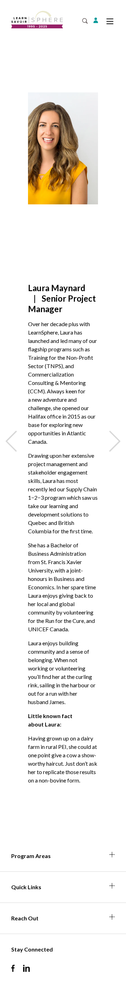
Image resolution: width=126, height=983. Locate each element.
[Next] (114, 441)
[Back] (11, 441)
